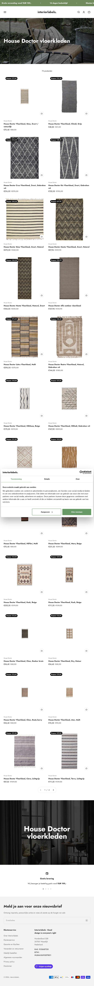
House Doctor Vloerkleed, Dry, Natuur (64, 661)
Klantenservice (9, 940)
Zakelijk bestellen (10, 953)
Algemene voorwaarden (13, 957)
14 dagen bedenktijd (52, 3)
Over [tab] (78, 479)
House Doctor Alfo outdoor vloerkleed (64, 305)
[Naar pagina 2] (53, 790)
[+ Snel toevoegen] (42, 113)
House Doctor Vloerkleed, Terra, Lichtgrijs (66, 778)
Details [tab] (47, 479)
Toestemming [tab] (16, 479)
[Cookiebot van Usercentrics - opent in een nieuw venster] (81, 472)
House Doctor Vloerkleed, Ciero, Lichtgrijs (22, 778)
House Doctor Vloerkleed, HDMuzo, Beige (22, 426)
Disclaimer (8, 966)
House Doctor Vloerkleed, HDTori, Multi (21, 543)
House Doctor (8, 121)
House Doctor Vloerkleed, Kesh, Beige (20, 602)
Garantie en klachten (11, 944)
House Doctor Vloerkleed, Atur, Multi (64, 720)
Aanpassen (45, 512)
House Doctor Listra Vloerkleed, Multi (20, 364)
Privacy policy (9, 961)
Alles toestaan (76, 512)
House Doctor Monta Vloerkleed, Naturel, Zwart (24, 305)
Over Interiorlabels (11, 935)
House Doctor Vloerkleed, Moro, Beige (65, 543)
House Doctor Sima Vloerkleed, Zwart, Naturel (24, 247)
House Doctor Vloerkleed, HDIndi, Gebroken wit (69, 426)
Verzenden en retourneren (14, 948)
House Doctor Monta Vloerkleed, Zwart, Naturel (68, 247)
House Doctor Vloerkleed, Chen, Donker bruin (23, 661)
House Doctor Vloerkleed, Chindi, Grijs (65, 124)
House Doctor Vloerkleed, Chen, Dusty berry (23, 720)
